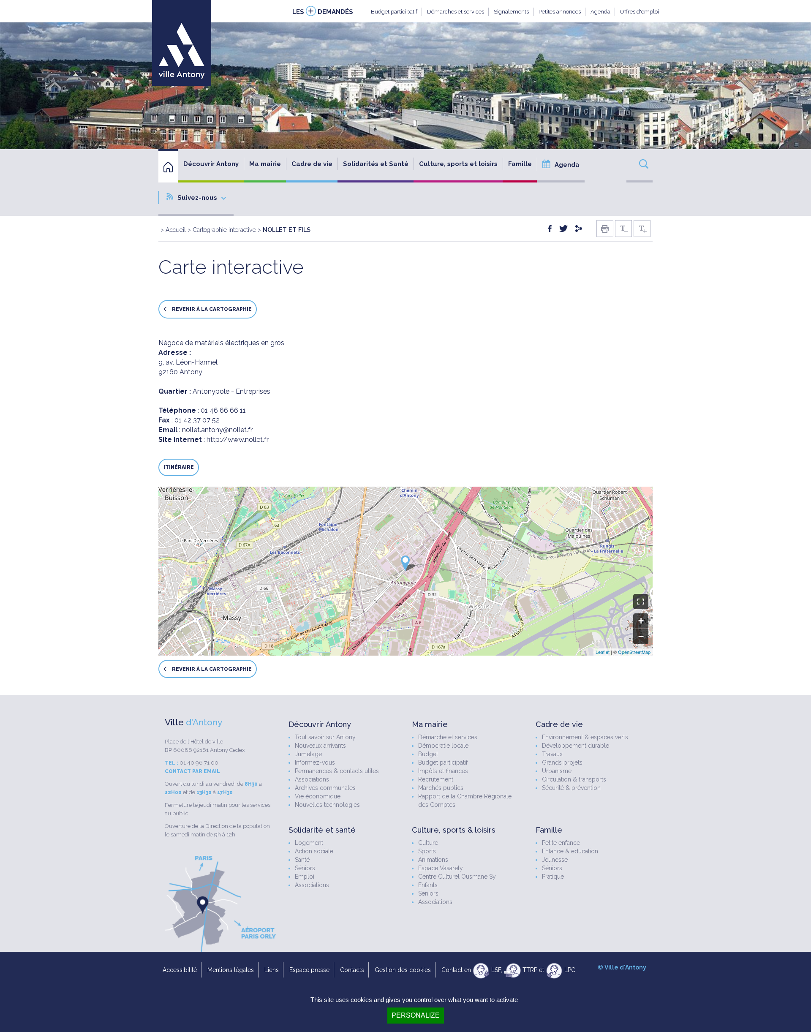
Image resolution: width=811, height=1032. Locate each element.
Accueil (176, 229)
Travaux (552, 754)
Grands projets (562, 762)
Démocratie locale (443, 745)
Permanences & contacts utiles (337, 771)
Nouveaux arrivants (320, 745)
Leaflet (603, 651)
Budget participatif (394, 11)
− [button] (641, 636)
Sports (427, 851)
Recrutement (435, 779)
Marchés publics (440, 787)
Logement (309, 842)
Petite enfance (561, 842)
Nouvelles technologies (327, 804)
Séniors (305, 868)
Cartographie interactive (224, 229)
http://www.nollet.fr (238, 440)
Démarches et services (455, 11)
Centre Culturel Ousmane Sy (457, 876)
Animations (433, 859)
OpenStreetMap (634, 651)
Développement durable (575, 745)
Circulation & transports (574, 779)
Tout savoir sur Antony (325, 737)
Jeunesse (555, 859)
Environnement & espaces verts (585, 737)
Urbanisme (557, 771)
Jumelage (308, 754)
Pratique (553, 876)
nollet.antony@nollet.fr (217, 430)
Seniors (428, 893)
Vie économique (317, 796)
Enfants (428, 885)
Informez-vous (315, 762)
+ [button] (641, 620)
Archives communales (325, 787)
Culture (428, 842)
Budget (428, 754)
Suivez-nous (197, 197)
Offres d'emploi (639, 11)
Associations (312, 779)
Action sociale (314, 851)
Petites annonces (560, 11)
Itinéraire (178, 467)
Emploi (304, 876)
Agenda (600, 11)
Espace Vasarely (440, 868)
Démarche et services (447, 737)
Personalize (416, 1015)
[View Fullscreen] (640, 601)
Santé (302, 859)
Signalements (511, 11)
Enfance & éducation (570, 851)
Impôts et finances (443, 771)
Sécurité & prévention (571, 787)
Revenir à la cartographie (211, 310)
